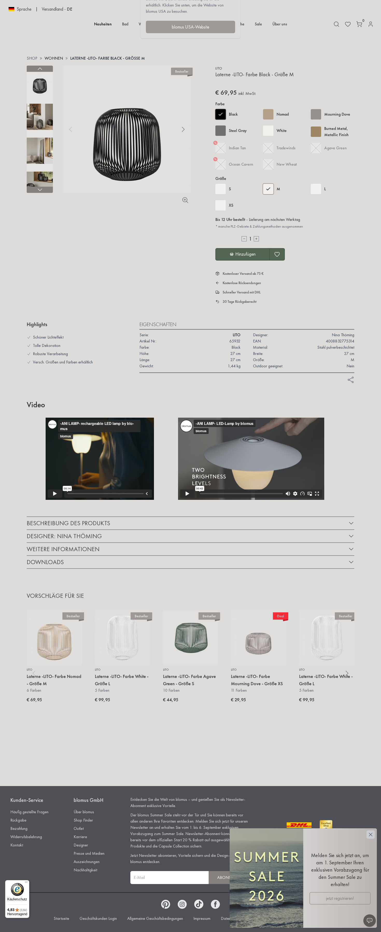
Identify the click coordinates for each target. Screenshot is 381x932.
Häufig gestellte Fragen (29, 812)
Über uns (279, 24)
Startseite (61, 918)
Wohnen (54, 58)
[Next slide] (40, 190)
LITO (218, 68)
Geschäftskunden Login (98, 918)
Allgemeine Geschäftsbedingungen (155, 918)
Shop (32, 58)
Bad (125, 24)
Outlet (79, 828)
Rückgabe (18, 820)
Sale (258, 24)
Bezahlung (18, 828)
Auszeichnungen (87, 861)
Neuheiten (103, 24)
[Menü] (26, 883)
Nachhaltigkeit (85, 870)
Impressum (201, 918)
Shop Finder (83, 820)
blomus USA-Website (190, 27)
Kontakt (16, 845)
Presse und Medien (89, 853)
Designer (81, 845)
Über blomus (84, 812)
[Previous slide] (40, 69)
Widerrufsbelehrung (26, 836)
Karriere (80, 836)
